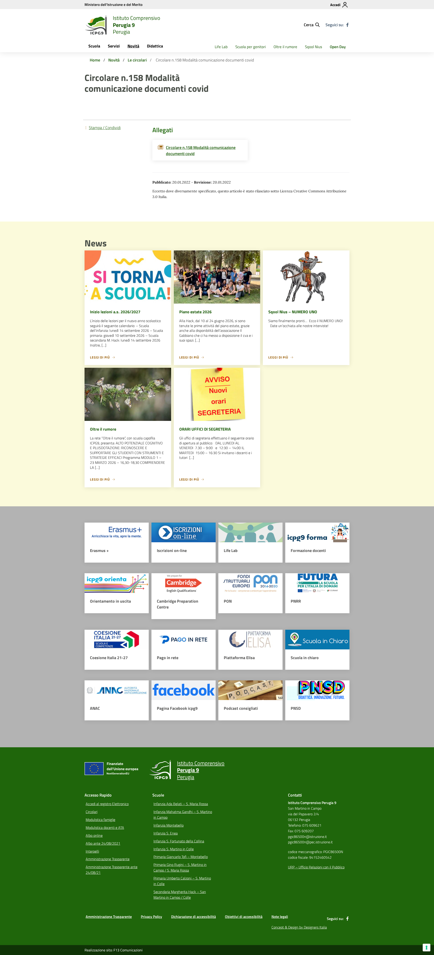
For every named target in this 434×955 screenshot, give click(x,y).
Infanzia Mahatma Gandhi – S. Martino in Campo (182, 814)
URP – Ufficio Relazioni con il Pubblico (316, 867)
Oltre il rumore (285, 47)
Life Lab (221, 47)
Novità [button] (133, 46)
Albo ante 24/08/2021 (103, 843)
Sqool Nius (313, 47)
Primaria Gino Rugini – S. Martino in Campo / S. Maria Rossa (180, 867)
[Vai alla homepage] (96, 25)
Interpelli (92, 851)
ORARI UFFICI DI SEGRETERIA (205, 429)
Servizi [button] (114, 46)
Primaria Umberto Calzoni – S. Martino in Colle (182, 881)
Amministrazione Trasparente (108, 859)
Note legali (279, 916)
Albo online (94, 835)
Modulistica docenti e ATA (105, 827)
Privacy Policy (151, 916)
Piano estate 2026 (195, 312)
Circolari (91, 811)
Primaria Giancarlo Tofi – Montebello (180, 856)
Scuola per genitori (250, 47)
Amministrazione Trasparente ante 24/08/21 (111, 869)
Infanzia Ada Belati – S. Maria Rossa (180, 803)
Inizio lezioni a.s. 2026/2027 (115, 312)
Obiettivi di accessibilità (243, 916)
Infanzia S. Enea (165, 833)
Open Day (338, 47)
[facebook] (347, 25)
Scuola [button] (94, 46)
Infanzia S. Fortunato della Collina (178, 841)
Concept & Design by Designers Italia (299, 927)
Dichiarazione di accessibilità (193, 916)
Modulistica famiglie (100, 819)
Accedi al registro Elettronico (107, 803)
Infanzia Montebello (168, 825)
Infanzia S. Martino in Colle (173, 849)
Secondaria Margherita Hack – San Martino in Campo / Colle (179, 894)
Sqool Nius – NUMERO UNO (292, 312)
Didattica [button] (155, 46)
